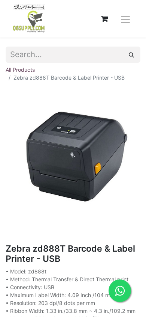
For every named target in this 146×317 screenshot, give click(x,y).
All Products (20, 69)
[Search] (131, 55)
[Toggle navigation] (125, 18)
